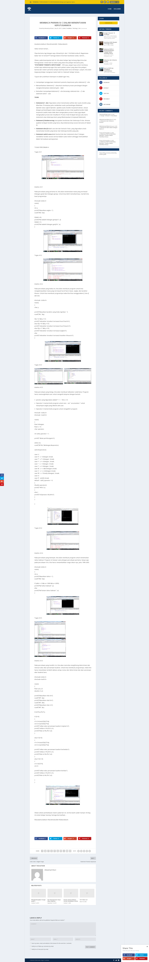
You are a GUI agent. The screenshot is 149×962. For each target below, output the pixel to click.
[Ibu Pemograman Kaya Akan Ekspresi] (54, 893)
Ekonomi (106, 37)
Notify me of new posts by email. (40, 949)
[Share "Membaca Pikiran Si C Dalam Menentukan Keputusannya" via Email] (67, 851)
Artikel (64, 28)
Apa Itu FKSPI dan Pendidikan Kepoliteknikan (108, 69)
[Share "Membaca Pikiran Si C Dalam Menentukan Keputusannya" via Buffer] (60, 851)
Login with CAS (108, 23)
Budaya (115, 36)
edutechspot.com (111, 154)
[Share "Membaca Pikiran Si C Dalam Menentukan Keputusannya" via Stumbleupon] (63, 851)
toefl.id (108, 155)
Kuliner (109, 37)
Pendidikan (69, 28)
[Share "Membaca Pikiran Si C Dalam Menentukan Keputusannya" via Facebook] (42, 851)
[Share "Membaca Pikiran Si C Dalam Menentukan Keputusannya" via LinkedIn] (57, 851)
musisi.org (113, 155)
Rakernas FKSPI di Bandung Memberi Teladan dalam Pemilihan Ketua (109, 51)
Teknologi (74, 28)
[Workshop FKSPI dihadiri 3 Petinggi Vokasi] (101, 43)
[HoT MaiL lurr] (87, 893)
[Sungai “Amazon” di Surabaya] (101, 34)
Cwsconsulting (103, 114)
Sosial (105, 38)
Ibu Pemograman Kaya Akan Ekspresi (54, 900)
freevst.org (102, 155)
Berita (112, 55)
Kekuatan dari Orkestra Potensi (110, 60)
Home (109, 9)
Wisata (113, 38)
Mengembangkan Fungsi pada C (38, 900)
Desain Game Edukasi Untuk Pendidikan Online (71, 900)
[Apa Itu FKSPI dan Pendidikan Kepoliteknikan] (101, 69)
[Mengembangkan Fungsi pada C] (38, 893)
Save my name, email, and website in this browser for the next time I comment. (52, 943)
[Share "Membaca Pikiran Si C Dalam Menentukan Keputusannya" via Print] (70, 851)
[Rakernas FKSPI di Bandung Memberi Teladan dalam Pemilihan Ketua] (101, 50)
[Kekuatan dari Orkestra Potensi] (101, 61)
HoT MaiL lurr (84, 899)
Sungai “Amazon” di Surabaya (109, 33)
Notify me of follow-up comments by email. (43, 946)
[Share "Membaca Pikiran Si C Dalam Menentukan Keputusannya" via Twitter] (45, 851)
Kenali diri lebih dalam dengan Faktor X (108, 128)
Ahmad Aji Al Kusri (49, 28)
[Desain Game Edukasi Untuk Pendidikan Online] (71, 893)
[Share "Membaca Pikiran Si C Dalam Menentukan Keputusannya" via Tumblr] (51, 851)
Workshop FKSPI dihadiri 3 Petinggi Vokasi (110, 43)
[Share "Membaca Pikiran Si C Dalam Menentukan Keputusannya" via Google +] (48, 851)
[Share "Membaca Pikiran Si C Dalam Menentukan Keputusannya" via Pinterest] (54, 851)
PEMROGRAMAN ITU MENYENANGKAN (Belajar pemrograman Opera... (57, 2)
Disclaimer (117, 9)
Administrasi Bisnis (104, 119)
